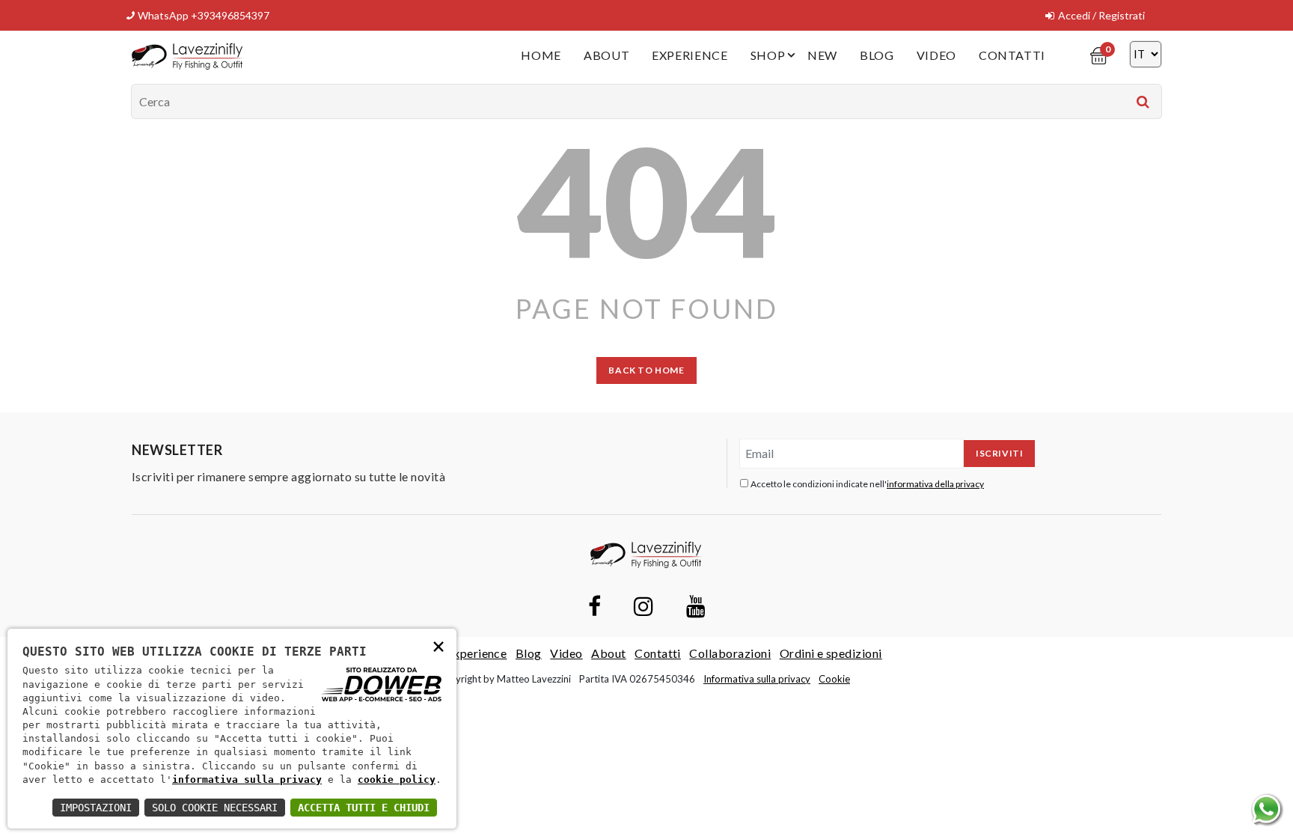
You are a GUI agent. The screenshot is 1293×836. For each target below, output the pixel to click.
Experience (689, 55)
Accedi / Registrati (1101, 15)
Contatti (1012, 55)
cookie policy (396, 779)
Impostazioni (96, 808)
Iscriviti (999, 453)
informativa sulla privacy (247, 779)
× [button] (438, 645)
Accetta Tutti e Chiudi (364, 808)
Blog (877, 55)
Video (936, 55)
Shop (768, 55)
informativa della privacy (935, 483)
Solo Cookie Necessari (215, 808)
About (606, 55)
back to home (646, 370)
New (822, 55)
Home (541, 55)
